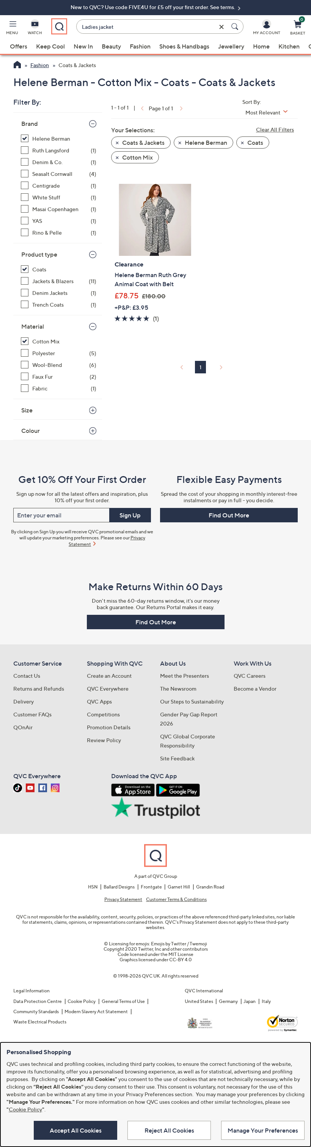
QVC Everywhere (108, 688)
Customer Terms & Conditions (176, 899)
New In (83, 46)
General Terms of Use (123, 1001)
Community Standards (36, 1011)
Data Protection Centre (37, 1001)
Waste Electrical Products (39, 1022)
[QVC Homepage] (17, 65)
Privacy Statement (123, 899)
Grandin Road (210, 887)
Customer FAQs (32, 714)
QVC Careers (249, 675)
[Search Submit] (236, 26)
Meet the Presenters (184, 675)
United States (199, 1001)
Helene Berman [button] (205, 142)
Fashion (140, 46)
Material (32, 326)
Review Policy (104, 740)
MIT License (180, 954)
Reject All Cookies (169, 1130)
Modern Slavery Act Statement (96, 1011)
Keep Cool (50, 46)
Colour (30, 430)
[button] (12, 28)
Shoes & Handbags (184, 46)
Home (261, 46)
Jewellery (231, 46)
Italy (266, 1001)
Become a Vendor (255, 688)
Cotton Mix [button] (137, 157)
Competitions (103, 714)
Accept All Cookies (76, 1130)
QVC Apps (99, 701)
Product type (39, 254)
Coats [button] (254, 142)
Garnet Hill (179, 887)
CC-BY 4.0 (180, 959)
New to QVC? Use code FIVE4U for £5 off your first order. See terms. (153, 7)
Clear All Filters (275, 129)
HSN (93, 887)
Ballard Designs (119, 887)
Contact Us (26, 675)
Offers (18, 46)
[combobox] (152, 27)
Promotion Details (108, 727)
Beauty (111, 46)
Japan (249, 1001)
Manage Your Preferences (263, 1130)
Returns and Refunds (38, 688)
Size (27, 410)
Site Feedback (177, 758)
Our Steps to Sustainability (192, 701)
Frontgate (151, 887)
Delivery (23, 701)
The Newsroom (178, 688)
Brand (29, 123)
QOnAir (23, 727)
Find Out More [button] (229, 515)
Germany (228, 1001)
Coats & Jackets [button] (143, 142)
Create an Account (109, 675)
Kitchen (289, 46)
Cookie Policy (82, 1001)
